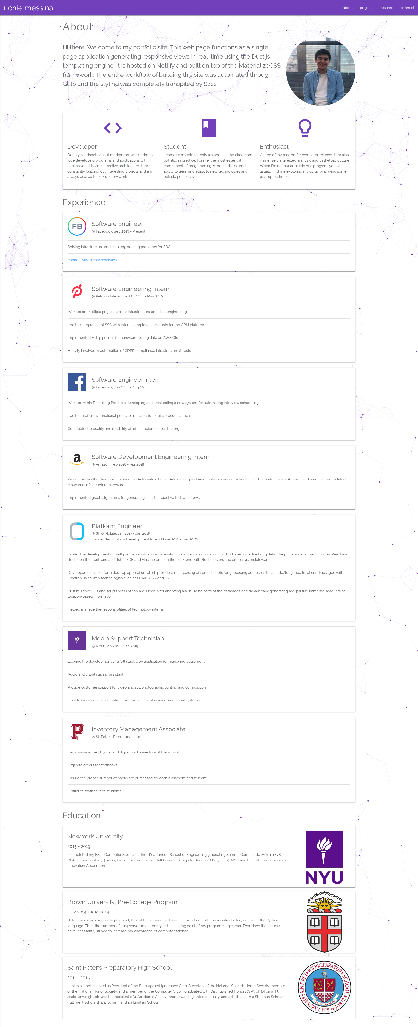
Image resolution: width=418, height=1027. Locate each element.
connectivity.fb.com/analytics (92, 260)
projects (366, 8)
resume (387, 8)
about (348, 8)
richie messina (28, 7)
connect (407, 8)
